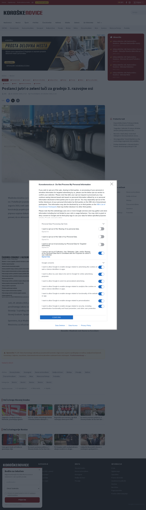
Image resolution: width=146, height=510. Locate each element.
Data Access (73, 325)
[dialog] (73, 255)
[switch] (101, 228)
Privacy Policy (86, 325)
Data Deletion (60, 325)
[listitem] (73, 224)
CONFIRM (56, 317)
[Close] (112, 185)
